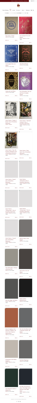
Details (16, 40)
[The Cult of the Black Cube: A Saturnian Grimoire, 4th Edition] (25, 317)
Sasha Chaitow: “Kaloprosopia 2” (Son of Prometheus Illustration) (25, 210)
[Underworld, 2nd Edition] (11, 81)
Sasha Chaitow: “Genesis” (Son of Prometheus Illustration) (11, 240)
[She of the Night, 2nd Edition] (11, 289)
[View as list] (27, 13)
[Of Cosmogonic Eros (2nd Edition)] (25, 25)
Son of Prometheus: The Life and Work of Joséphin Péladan (25, 93)
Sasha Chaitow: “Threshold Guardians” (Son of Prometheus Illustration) (25, 122)
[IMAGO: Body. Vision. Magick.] (25, 228)
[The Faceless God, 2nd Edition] (25, 259)
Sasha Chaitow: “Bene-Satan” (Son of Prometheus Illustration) (25, 152)
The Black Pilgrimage (24, 360)
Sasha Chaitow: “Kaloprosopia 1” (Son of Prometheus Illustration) (11, 210)
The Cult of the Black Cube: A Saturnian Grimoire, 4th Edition (25, 330)
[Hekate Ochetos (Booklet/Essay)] (25, 288)
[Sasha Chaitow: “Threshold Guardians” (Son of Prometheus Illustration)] (25, 110)
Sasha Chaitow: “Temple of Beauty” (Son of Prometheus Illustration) (11, 122)
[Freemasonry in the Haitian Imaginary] (11, 349)
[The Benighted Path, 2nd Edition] (11, 53)
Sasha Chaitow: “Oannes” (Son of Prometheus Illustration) (11, 181)
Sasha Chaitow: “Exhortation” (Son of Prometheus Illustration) (24, 181)
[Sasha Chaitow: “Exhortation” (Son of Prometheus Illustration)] (25, 169)
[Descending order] (15, 13)
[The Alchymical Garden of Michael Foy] (11, 378)
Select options (22, 42)
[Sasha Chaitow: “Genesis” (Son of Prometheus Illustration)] (11, 228)
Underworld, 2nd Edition (10, 91)
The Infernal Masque (24, 63)
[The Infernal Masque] (25, 53)
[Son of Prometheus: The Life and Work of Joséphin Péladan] (25, 81)
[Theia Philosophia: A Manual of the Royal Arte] (11, 257)
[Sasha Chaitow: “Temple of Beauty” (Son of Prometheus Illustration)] (11, 110)
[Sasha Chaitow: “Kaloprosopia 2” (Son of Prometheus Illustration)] (25, 198)
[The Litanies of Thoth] (11, 25)
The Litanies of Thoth (10, 35)
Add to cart (7, 40)
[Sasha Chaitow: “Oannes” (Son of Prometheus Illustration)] (11, 169)
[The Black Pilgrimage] (25, 349)
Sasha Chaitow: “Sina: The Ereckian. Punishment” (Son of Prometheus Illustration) (11, 152)
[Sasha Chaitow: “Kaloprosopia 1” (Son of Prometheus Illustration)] (11, 198)
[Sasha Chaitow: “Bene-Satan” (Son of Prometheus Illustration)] (25, 140)
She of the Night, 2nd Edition (11, 300)
